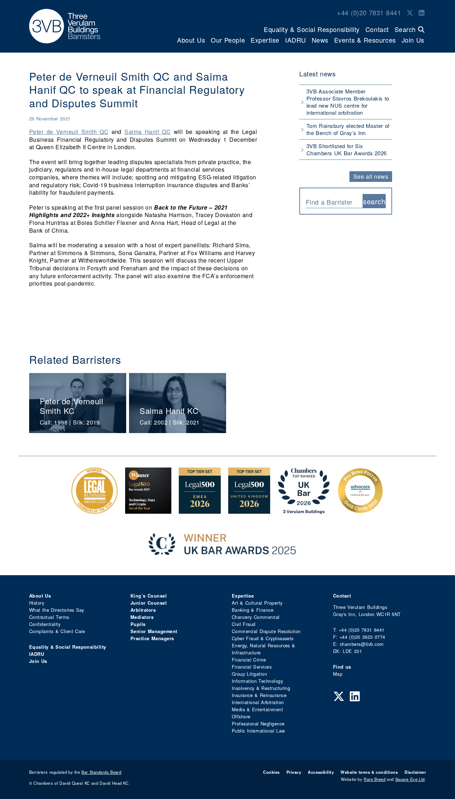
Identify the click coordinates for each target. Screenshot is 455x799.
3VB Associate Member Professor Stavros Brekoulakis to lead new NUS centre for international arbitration (347, 101)
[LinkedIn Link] (421, 12)
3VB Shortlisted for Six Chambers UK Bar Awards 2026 (346, 149)
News (320, 39)
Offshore (241, 716)
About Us (191, 39)
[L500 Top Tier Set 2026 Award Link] (249, 510)
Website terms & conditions (369, 772)
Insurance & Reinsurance (259, 695)
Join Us (413, 39)
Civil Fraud (244, 624)
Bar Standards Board (101, 772)
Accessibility (321, 772)
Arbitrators (143, 610)
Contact (377, 29)
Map (337, 673)
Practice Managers (152, 638)
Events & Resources (365, 39)
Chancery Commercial (256, 617)
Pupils (138, 624)
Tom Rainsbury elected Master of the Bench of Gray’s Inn (348, 129)
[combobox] (334, 201)
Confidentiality (44, 624)
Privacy (294, 772)
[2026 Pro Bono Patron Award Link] (360, 510)
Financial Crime (249, 659)
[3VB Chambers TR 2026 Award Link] (304, 510)
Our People (228, 39)
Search (406, 29)
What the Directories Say (56, 609)
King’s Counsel (148, 596)
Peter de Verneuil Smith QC (68, 132)
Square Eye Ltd (410, 779)
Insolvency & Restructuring (261, 688)
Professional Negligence (258, 723)
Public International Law (258, 730)
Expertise (265, 39)
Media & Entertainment (257, 709)
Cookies (271, 772)
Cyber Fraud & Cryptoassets (263, 638)
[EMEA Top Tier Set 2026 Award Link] (200, 510)
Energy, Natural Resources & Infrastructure (263, 649)
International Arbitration (258, 702)
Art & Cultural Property (257, 602)
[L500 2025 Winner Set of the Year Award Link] (148, 510)
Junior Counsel (148, 603)
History (36, 602)
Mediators (142, 617)
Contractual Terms (49, 617)
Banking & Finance (252, 609)
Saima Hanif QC (147, 132)
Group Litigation (249, 673)
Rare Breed (374, 779)
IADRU (295, 39)
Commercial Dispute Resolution (266, 631)
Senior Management (153, 631)
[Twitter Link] (410, 12)
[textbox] (331, 202)
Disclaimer (415, 772)
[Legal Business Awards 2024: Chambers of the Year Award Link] (94, 510)
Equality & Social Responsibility (312, 29)
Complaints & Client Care (57, 631)
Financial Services (252, 666)
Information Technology (257, 680)
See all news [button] (371, 176)
